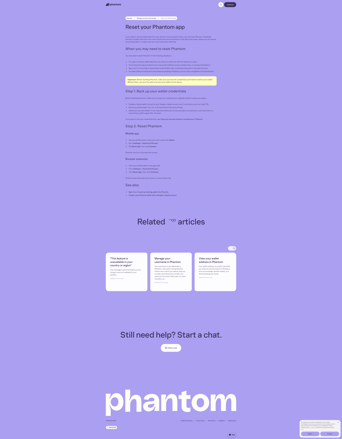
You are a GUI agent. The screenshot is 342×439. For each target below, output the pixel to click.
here (302, 429)
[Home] (113, 4)
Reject (310, 434)
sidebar (171, 140)
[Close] (338, 422)
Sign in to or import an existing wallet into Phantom (149, 192)
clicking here (312, 427)
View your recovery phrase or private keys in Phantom (181, 119)
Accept (329, 434)
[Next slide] (234, 248)
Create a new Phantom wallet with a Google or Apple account (153, 195)
